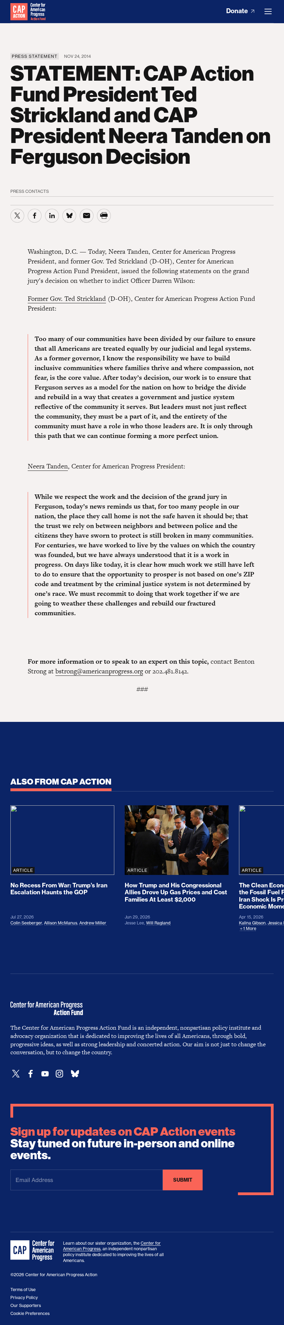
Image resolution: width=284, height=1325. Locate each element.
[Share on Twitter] (17, 216)
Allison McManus (60, 922)
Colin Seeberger (26, 922)
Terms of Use (23, 1289)
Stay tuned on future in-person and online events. (123, 1143)
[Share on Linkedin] (52, 216)
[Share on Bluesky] (69, 216)
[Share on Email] (87, 216)
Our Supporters (25, 1305)
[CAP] (33, 1251)
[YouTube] (45, 1074)
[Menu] (268, 11)
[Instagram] (59, 1074)
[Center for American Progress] (19, 11)
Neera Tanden (48, 466)
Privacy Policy (24, 1297)
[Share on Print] (104, 216)
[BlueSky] (75, 1074)
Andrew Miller (92, 922)
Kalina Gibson (252, 922)
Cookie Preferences (30, 1313)
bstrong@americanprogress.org (99, 671)
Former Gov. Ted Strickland (67, 298)
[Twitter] (15, 1074)
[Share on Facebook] (35, 216)
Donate (237, 11)
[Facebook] (30, 1074)
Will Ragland (158, 922)
